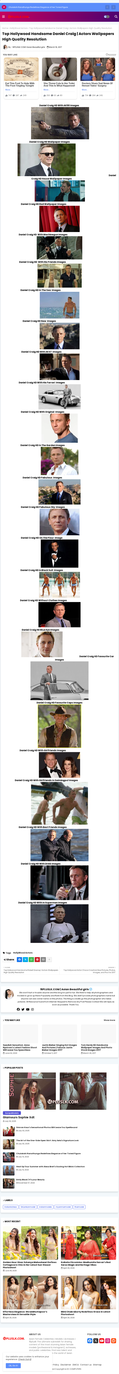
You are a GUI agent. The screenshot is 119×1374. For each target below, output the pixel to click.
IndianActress (10, 1207)
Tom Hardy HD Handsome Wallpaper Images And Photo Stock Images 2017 (96, 1047)
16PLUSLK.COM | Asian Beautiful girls (64, 989)
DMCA (76, 1364)
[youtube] (27, 1009)
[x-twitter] (95, 1340)
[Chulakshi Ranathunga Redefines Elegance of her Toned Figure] (9, 1157)
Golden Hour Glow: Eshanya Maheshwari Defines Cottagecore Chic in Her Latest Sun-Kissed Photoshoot (29, 1265)
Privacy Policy (52, 1364)
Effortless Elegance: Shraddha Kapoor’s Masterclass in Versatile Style (25, 1313)
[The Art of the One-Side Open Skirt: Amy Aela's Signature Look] (9, 1144)
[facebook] (18, 1009)
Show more (109, 1020)
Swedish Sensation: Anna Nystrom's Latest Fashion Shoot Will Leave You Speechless (20, 1047)
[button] (107, 7)
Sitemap (97, 1364)
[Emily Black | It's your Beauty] (9, 1183)
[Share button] (49, 959)
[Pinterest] (37, 959)
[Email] (43, 959)
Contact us (86, 1364)
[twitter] (22, 1009)
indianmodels (45, 1207)
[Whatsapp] (31, 959)
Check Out (23, 1359)
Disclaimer (66, 1364)
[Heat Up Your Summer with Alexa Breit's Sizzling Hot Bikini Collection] (9, 1170)
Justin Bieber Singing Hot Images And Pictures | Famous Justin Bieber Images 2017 (59, 1047)
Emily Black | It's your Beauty (30, 1179)
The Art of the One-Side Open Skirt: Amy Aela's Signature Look (47, 1140)
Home (5, 28)
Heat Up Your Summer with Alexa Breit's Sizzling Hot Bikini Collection (50, 1166)
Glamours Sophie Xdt (19, 1117)
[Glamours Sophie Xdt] (59, 1091)
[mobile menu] (3, 17)
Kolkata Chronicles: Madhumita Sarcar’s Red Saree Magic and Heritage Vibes (85, 1263)
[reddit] (113, 1340)
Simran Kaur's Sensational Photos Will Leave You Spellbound (46, 1127)
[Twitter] (25, 959)
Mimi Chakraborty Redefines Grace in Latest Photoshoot (85, 1313)
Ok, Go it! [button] (13, 1365)
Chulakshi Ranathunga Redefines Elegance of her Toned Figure (38, 7)
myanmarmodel (63, 1207)
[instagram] (32, 1009)
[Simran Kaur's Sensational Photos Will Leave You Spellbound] (9, 1131)
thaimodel (79, 1207)
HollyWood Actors (19, 28)
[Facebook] (19, 959)
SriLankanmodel (28, 1207)
